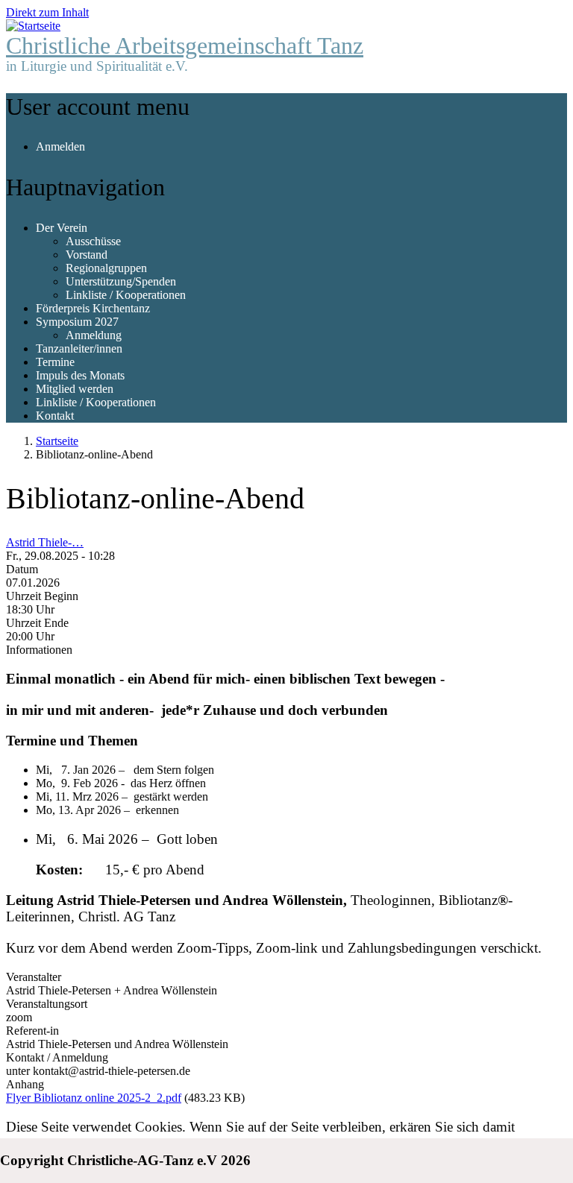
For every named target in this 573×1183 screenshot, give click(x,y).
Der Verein (61, 227)
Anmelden (60, 146)
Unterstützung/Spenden (121, 281)
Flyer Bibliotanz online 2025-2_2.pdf (93, 1097)
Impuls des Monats (80, 375)
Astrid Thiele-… (45, 542)
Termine (55, 362)
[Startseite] (33, 25)
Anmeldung (94, 335)
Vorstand (86, 254)
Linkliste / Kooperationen (126, 294)
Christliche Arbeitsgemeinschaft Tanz (184, 45)
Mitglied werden (74, 388)
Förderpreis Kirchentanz (93, 308)
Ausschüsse (93, 241)
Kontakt (55, 415)
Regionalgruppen (106, 268)
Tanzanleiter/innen (79, 348)
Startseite (57, 441)
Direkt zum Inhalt (47, 12)
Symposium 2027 (77, 321)
